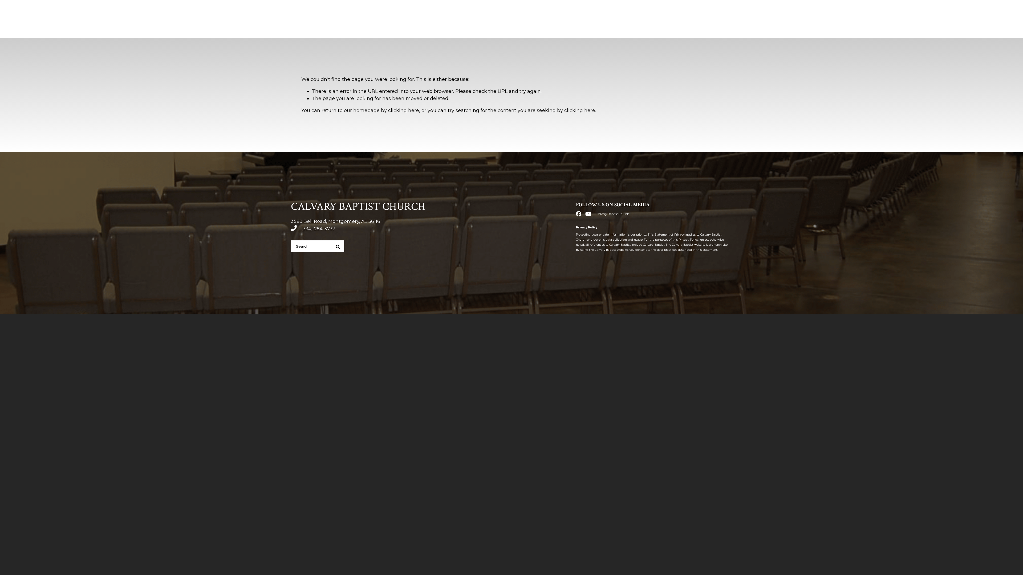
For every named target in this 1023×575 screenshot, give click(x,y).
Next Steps (710, 29)
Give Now (825, 29)
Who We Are (669, 29)
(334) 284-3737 (749, 11)
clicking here (403, 110)
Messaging (786, 29)
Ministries (748, 29)
